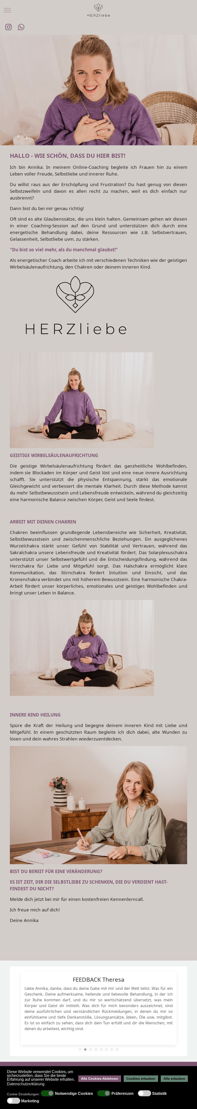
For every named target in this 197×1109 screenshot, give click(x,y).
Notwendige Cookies (74, 1094)
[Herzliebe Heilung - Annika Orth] (98, 10)
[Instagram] (8, 27)
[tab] (80, 1049)
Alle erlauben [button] (174, 1078)
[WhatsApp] (21, 27)
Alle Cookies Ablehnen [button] (99, 1078)
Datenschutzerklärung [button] (25, 1084)
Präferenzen (122, 1094)
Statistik (159, 1094)
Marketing (30, 1101)
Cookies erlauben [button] (140, 1078)
